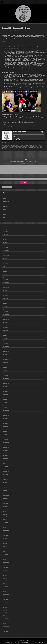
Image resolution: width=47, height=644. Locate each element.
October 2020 (5, 356)
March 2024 (5, 247)
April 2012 (5, 615)
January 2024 (5, 253)
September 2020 (6, 359)
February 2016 (6, 495)
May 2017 (5, 460)
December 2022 (6, 287)
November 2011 (6, 628)
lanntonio (37, 146)
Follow (7, 142)
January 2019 (5, 413)
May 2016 (5, 487)
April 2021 (5, 341)
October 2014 (5, 535)
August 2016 (5, 479)
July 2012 (5, 607)
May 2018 (5, 434)
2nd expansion (16, 145)
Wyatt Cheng (5, 148)
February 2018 (6, 442)
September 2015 (6, 506)
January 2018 (5, 445)
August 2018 (5, 426)
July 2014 (5, 543)
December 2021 (6, 319)
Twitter (28, 53)
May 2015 (5, 516)
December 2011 (6, 626)
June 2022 (5, 303)
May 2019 (5, 402)
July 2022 (5, 301)
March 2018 (5, 439)
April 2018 (5, 436)
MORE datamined (36, 74)
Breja (21, 126)
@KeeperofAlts (14, 51)
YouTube (34, 118)
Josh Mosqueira (30, 146)
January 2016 (5, 498)
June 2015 (5, 514)
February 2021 (6, 346)
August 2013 (5, 572)
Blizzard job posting (24, 145)
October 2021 (5, 325)
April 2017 (5, 463)
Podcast (4, 209)
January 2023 (5, 285)
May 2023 (5, 274)
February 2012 (6, 620)
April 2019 (5, 405)
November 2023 (6, 258)
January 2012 (5, 623)
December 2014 (6, 530)
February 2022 (6, 314)
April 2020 (5, 373)
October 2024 (5, 234)
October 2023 (5, 261)
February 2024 (6, 250)
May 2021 (5, 338)
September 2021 (6, 327)
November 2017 (6, 450)
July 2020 (5, 365)
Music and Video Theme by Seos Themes (34, 642)
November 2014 (6, 532)
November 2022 (6, 290)
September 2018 (6, 423)
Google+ (22, 53)
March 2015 (5, 522)
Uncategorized (6, 220)
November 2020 (6, 354)
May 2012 (5, 612)
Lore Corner (5, 206)
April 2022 (5, 309)
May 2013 (5, 580)
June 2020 (5, 367)
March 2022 (5, 311)
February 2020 (6, 378)
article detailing (25, 84)
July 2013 (5, 575)
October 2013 (5, 567)
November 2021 (6, 322)
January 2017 (5, 468)
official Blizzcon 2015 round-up (18, 80)
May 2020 (5, 370)
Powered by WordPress (23, 640)
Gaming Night (6, 201)
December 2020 (6, 351)
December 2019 (6, 383)
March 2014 (5, 554)
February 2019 (6, 410)
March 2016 (5, 492)
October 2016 (5, 474)
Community (5, 196)
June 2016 (5, 484)
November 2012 (6, 596)
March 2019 (5, 407)
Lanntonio (21, 127)
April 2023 (5, 277)
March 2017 (5, 466)
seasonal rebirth (32, 147)
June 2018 (5, 431)
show (12, 126)
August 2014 (5, 540)
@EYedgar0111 (33, 50)
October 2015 (5, 503)
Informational (6, 203)
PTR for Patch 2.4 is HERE (11, 58)
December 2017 (6, 447)
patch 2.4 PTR (5, 147)
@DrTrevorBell (26, 50)
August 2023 (5, 266)
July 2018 (5, 428)
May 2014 (5, 548)
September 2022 (6, 295)
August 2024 (5, 237)
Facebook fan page (20, 129)
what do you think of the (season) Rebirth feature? (24, 55)
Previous (3, 154)
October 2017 (5, 452)
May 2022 (5, 306)
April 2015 (5, 519)
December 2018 (6, 415)
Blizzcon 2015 (32, 145)
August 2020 (5, 362)
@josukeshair (21, 51)
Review (4, 214)
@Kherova (6, 52)
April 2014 (5, 551)
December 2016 (6, 471)
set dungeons (39, 147)
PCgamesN (11, 147)
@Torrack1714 (7, 51)
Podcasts (4, 211)
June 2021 (5, 335)
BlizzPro (37, 145)
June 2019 (5, 399)
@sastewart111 (40, 50)
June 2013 (5, 578)
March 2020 (5, 375)
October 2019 (5, 388)
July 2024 (5, 239)
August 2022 (5, 298)
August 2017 (5, 458)
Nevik (15, 126)
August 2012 (5, 604)
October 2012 (5, 599)
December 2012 (6, 594)
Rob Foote (26, 147)
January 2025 (5, 231)
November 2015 (6, 500)
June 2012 (5, 610)
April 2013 (5, 583)
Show (12, 127)
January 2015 (5, 527)
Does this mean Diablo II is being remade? (17, 68)
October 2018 (5, 420)
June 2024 (5, 242)
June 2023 (5, 271)
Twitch (28, 118)
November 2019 (6, 386)
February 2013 (6, 588)
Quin (23, 147)
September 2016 (6, 476)
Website (39, 177)
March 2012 (5, 618)
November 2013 (6, 564)
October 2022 (5, 293)
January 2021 (5, 349)
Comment (23, 163)
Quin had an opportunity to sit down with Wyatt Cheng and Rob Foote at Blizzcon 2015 (24, 87)
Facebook (18, 53)
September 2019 (6, 391)
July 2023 (5, 269)
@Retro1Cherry (28, 51)
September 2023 (6, 263)
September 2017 (6, 455)
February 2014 (6, 556)
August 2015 (5, 508)
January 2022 (5, 317)
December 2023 (6, 255)
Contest (4, 198)
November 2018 (6, 418)
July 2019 (5, 396)
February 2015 (6, 524)
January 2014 (5, 559)
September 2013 (6, 570)
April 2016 (5, 490)
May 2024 (5, 245)
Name (8, 177)
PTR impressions (17, 147)
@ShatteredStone (14, 56)
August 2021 (5, 330)
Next (45, 154)
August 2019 (5, 394)
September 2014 (6, 538)
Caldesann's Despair (6, 146)
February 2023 (6, 282)
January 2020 (6, 381)
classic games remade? (17, 146)
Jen (16, 30)
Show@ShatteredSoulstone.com (11, 48)
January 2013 (5, 591)
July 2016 (5, 482)
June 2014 (5, 546)
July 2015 (5, 511)
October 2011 (5, 631)
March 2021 (5, 343)
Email (23, 177)
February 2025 (6, 229)
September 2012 (6, 602)
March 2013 (5, 586)
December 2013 (6, 562)
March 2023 (5, 279)
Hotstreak (24, 146)
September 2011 (6, 634)
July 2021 (5, 333)
